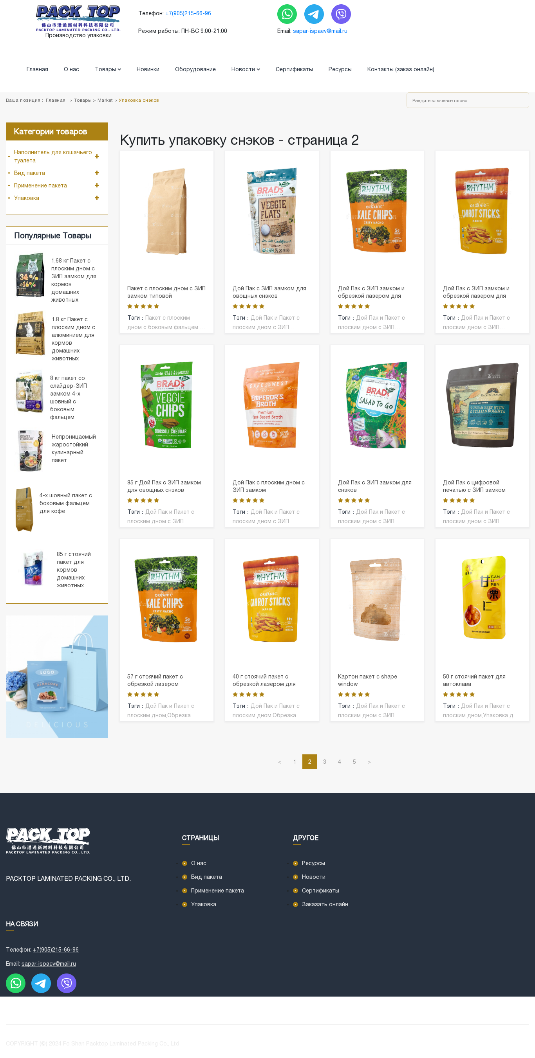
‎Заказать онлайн (325, 904)
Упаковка (26, 198)
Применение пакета (40, 185)
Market (105, 100)
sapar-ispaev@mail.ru (320, 31)
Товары (106, 69)
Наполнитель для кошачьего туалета (53, 156)
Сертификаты (294, 69)
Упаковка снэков (139, 100)
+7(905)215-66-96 (188, 13)
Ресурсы (340, 69)
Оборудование (195, 69)
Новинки (148, 69)
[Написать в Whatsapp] (287, 14)
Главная (37, 69)
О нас (71, 69)
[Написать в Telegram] (314, 14)
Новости (244, 69)
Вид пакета (29, 173)
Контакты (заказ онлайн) (400, 69)
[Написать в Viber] (341, 14)
